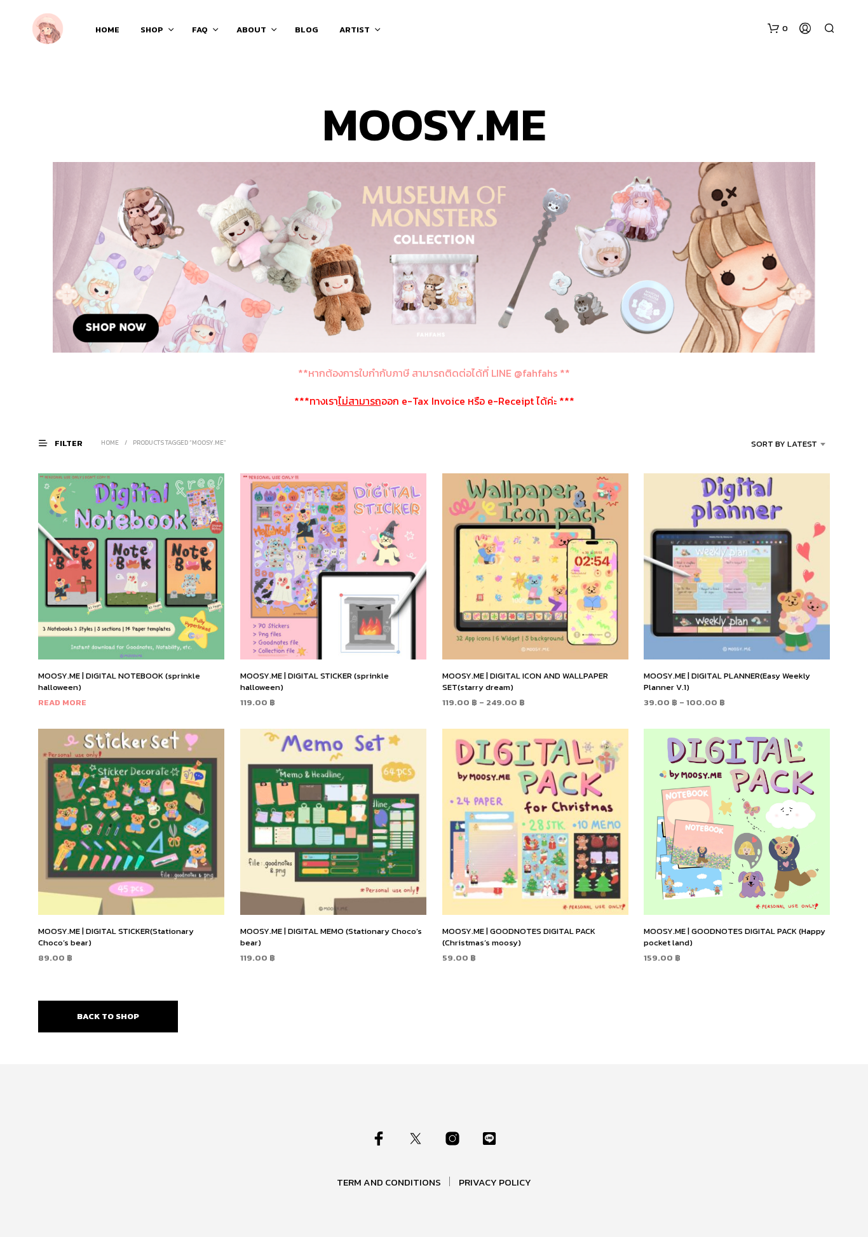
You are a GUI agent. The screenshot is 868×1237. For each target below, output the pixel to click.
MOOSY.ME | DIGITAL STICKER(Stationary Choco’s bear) (116, 937)
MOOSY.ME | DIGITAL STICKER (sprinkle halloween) (314, 681)
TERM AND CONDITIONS (389, 1182)
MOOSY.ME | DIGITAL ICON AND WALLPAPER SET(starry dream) (525, 681)
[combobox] (769, 444)
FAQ (200, 30)
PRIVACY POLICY (495, 1182)
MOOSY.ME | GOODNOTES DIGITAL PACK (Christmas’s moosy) (518, 937)
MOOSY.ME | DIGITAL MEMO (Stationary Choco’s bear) (331, 937)
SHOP (151, 30)
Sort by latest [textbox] (784, 444)
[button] (778, 28)
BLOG (306, 30)
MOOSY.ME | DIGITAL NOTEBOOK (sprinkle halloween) (119, 681)
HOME (107, 30)
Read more (62, 702)
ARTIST (354, 30)
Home (110, 442)
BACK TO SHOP (108, 1016)
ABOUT (251, 30)
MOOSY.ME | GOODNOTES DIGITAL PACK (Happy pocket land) (734, 937)
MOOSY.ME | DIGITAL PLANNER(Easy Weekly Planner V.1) (727, 681)
